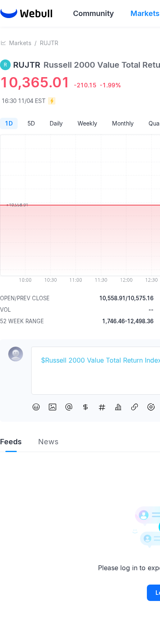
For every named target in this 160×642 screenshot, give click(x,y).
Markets (20, 42)
